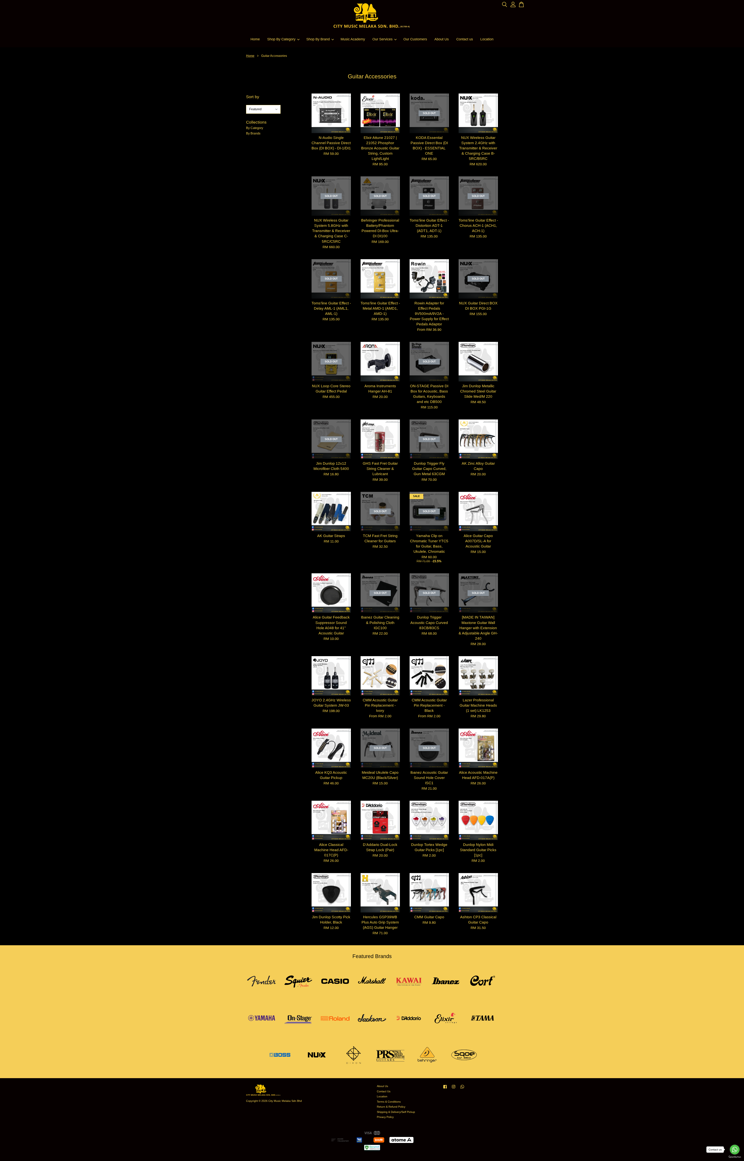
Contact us (464, 39)
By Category (254, 128)
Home (255, 39)
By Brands (253, 133)
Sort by (252, 96)
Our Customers (415, 39)
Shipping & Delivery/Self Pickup (396, 1112)
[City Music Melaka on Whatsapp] (462, 1088)
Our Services (382, 39)
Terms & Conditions (389, 1101)
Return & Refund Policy (391, 1106)
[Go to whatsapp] (735, 1149)
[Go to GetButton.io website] (734, 1157)
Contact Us (383, 1091)
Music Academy (353, 39)
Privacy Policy (385, 1117)
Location (486, 39)
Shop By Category (281, 39)
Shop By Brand (318, 39)
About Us (441, 39)
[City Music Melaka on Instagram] (453, 1088)
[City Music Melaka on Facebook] (445, 1088)
